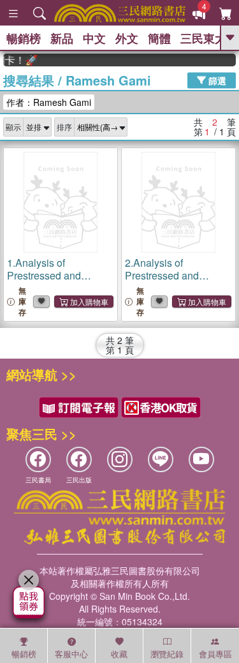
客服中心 (71, 654)
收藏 (119, 654)
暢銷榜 (23, 38)
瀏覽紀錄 (167, 654)
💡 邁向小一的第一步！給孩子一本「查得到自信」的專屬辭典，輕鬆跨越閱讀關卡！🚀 (18, 60)
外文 (126, 38)
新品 (61, 38)
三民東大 (203, 38)
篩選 (216, 79)
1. (54, 281)
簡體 (159, 38)
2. (172, 281)
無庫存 (22, 301)
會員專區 (215, 654)
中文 (94, 38)
